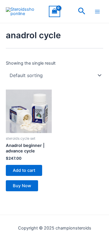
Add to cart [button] (24, 170)
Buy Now (22, 185)
